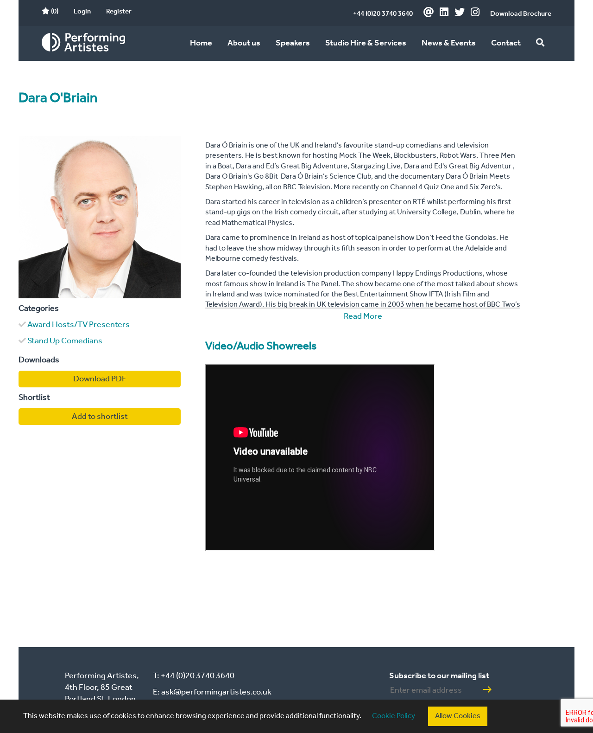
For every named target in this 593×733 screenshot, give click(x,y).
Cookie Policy (393, 716)
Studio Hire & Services (365, 43)
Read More (363, 316)
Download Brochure (520, 13)
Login (82, 11)
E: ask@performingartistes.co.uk (212, 692)
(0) (54, 11)
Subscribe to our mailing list (439, 676)
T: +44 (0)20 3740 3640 (193, 676)
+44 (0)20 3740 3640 (383, 13)
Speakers (293, 43)
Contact (506, 43)
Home (201, 43)
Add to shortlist (100, 416)
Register (119, 11)
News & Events (449, 43)
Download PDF (99, 379)
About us (243, 43)
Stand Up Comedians (64, 341)
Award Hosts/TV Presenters (78, 325)
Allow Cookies (457, 716)
